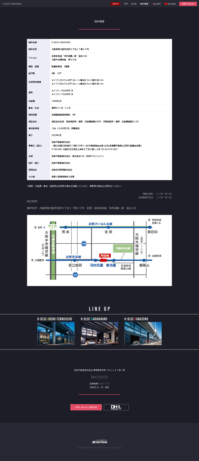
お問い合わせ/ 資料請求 (86, 407)
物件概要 (144, 4)
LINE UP (115, 4)
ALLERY (156, 4)
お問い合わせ (188, 4)
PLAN (134, 4)
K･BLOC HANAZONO (12, 4)
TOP (126, 4)
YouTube (172, 4)
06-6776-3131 (99, 377)
